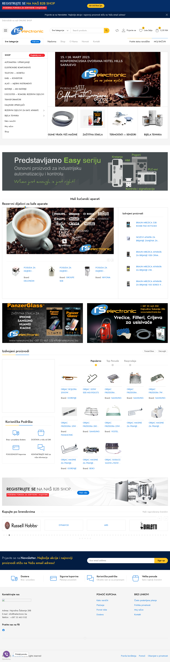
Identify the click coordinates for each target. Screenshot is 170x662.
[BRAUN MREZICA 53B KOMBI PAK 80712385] (128, 227)
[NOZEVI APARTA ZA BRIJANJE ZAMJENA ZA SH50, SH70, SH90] (128, 241)
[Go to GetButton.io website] (6, 659)
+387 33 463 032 (18, 617)
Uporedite (33, 289)
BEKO (92, 468)
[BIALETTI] (64, 525)
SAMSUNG (116, 398)
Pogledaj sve (36, 55)
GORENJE (71, 398)
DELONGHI (29, 281)
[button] (4, 535)
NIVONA (106, 277)
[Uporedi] (117, 30)
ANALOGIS (106, 525)
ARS (21, 525)
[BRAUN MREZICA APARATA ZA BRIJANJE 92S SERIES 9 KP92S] (128, 285)
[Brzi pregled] (21, 289)
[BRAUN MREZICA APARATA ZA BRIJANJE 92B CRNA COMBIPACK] (128, 256)
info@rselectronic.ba (18, 614)
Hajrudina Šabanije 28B (20, 611)
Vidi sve (35, 42)
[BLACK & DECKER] (148, 525)
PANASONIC (67, 435)
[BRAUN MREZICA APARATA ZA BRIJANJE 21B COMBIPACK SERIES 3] (128, 271)
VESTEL (114, 431)
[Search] (106, 30)
